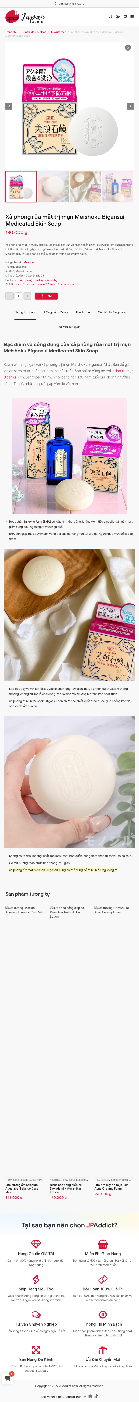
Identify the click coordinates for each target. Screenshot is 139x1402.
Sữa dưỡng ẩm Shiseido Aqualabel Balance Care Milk (21, 1188)
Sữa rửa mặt (58, 32)
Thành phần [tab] (83, 312)
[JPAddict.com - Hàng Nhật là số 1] (25, 16)
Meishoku (29, 262)
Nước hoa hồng (58, 1180)
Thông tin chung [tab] (25, 312)
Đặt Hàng (46, 296)
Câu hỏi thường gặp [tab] (111, 312)
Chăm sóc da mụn (34, 284)
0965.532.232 (76, 3)
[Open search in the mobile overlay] (110, 16)
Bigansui (16, 284)
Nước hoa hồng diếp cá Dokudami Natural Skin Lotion (66, 1188)
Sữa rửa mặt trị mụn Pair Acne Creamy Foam (111, 1186)
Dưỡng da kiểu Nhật (34, 32)
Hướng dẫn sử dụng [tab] (56, 312)
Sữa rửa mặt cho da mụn (60, 284)
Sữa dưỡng (14, 1180)
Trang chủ (11, 32)
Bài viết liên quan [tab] (69, 327)
